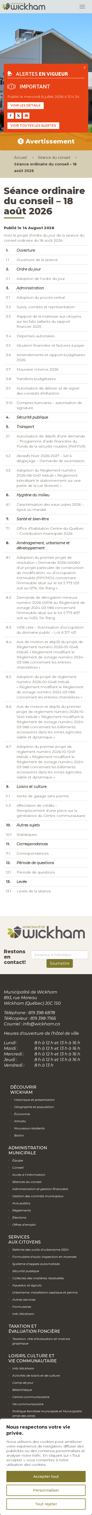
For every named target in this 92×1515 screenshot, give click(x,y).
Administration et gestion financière (40, 1189)
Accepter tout (46, 1476)
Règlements (21, 1210)
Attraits (20, 1121)
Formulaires (21, 1307)
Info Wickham (23, 1314)
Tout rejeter (46, 1504)
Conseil (18, 1167)
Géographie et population (34, 1107)
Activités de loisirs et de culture (36, 1375)
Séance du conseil (54, 157)
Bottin (19, 1135)
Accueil (20, 157)
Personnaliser (46, 1490)
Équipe (17, 1160)
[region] (46, 1467)
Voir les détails (25, 105)
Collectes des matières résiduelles (38, 1278)
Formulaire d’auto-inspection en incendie (44, 1257)
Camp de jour (22, 1383)
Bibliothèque (22, 1390)
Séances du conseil (26, 1182)
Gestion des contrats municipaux (37, 1196)
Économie (22, 1114)
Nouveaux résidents (29, 1128)
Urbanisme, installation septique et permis (45, 1292)
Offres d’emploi (24, 1224)
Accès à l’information (28, 1175)
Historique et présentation (34, 1100)
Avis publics (21, 1203)
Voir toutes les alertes (33, 125)
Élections (19, 1217)
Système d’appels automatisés (36, 1264)
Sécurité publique (25, 1271)
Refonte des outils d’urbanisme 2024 (40, 1249)
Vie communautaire (27, 1404)
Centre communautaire (30, 1397)
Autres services (24, 1299)
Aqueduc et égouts (27, 1285)
